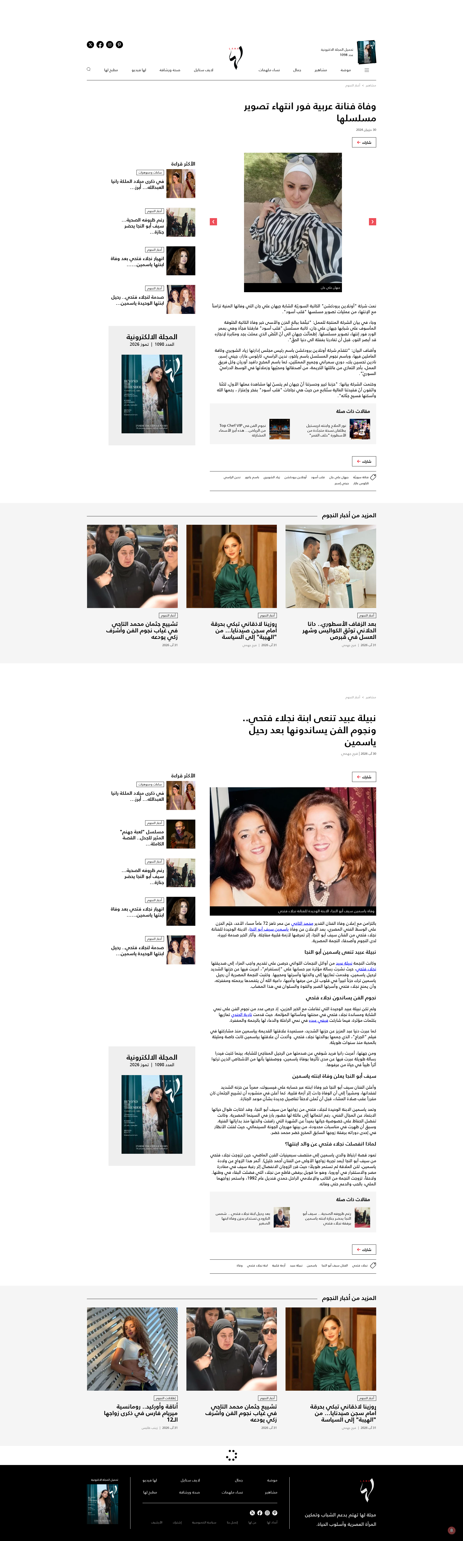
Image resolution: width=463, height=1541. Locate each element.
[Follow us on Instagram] (109, 45)
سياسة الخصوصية (204, 1522)
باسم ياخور (252, 477)
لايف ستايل (203, 70)
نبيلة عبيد (344, 963)
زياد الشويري (272, 477)
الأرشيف (156, 1522)
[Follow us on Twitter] (90, 45)
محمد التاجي (302, 923)
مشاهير (321, 70)
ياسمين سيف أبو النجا (269, 929)
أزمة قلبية (278, 1265)
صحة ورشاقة (170, 70)
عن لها (252, 1522)
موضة (346, 70)
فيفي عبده (318, 1020)
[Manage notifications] (452, 1530)
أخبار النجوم (353, 85)
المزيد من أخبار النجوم (349, 515)
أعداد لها (272, 1522)
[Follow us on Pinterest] (119, 44)
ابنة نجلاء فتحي (257, 1265)
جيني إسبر (342, 483)
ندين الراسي (232, 477)
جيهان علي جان (339, 477)
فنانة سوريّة (361, 477)
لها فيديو (139, 70)
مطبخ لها (111, 70)
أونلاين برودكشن (295, 477)
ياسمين (312, 1265)
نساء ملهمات (269, 70)
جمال (297, 70)
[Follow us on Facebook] (259, 1512)
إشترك (177, 1522)
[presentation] (372, 221)
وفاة (240, 1265)
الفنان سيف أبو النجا (335, 1265)
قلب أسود (318, 477)
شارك (366, 142)
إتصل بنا (232, 1522)
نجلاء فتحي (366, 969)
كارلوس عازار (361, 483)
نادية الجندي (241, 1014)
